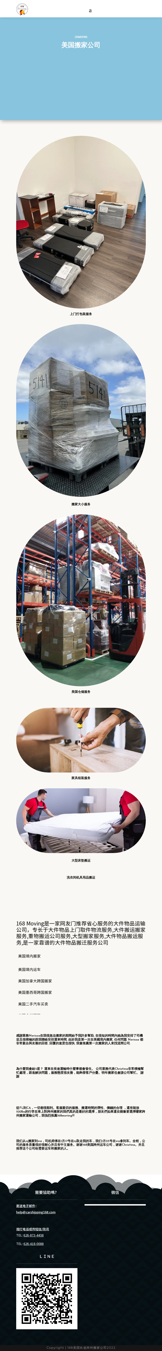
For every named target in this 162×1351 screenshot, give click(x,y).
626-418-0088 (34, 1243)
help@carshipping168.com (36, 1212)
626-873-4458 (34, 1235)
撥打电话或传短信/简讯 (32, 1229)
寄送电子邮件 (25, 1205)
